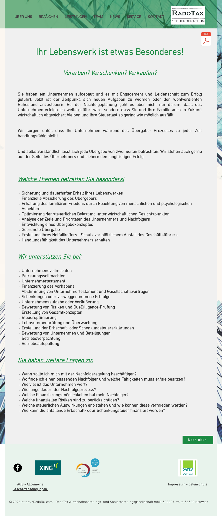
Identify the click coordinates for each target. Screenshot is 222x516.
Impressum (176, 484)
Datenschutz (198, 484)
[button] (48, 16)
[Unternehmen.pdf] (206, 40)
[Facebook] (17, 467)
